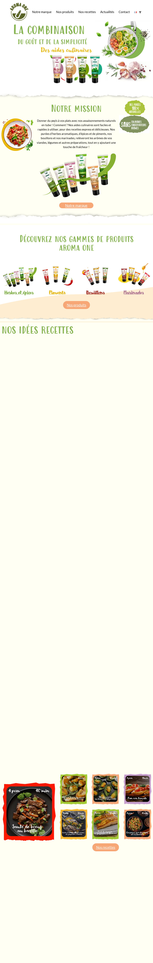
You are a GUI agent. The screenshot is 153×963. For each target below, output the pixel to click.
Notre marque (42, 12)
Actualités (107, 12)
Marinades (134, 293)
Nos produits (65, 12)
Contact (124, 12)
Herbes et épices (19, 293)
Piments (57, 293)
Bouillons (95, 293)
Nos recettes (87, 12)
